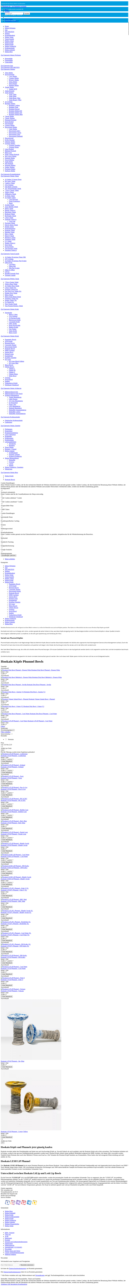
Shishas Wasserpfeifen (12, 1224)
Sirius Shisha (13, 82)
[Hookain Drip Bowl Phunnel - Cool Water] (15, 714)
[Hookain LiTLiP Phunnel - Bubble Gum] (14, 810)
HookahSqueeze (10, 228)
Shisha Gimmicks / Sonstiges (14, 467)
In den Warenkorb (7, 761)
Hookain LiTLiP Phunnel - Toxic (11, 778)
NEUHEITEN (9, 569)
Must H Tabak (9, 236)
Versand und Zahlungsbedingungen (16, 1242)
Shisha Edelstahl (10, 1213)
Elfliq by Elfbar (10, 270)
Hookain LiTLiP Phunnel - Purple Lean (13, 834)
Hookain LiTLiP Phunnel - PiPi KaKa (13, 957)
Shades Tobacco (10, 243)
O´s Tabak (8, 241)
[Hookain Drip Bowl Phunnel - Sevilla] (14, 684)
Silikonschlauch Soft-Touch (13, 393)
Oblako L (12, 368)
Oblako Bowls (9, 367)
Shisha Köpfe (9, 582)
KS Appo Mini (13, 363)
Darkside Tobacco (10, 219)
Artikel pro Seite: (6, 748)
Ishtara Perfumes (10, 566)
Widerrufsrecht (9, 1245)
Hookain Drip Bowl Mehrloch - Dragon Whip (47, 677)
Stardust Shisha (14, 85)
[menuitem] (66, 10)
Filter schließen (5, 732)
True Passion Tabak (11, 248)
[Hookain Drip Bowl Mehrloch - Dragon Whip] (16, 677)
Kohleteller (8, 436)
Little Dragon (13, 399)
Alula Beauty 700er (15, 100)
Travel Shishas (9, 160)
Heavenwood (9, 138)
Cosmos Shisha (14, 78)
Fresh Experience (14, 201)
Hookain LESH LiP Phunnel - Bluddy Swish (15, 879)
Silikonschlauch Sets (11, 392)
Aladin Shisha (9, 87)
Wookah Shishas (10, 165)
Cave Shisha (13, 76)
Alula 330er (12, 94)
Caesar (11, 463)
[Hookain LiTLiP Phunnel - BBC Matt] (14, 899)
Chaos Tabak (9, 217)
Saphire (7, 381)
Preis (2, 743)
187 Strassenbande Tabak (13, 188)
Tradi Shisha (9, 162)
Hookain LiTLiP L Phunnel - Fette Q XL (14, 890)
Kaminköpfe (9, 356)
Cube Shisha (13, 129)
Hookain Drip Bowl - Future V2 (33, 706)
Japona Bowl (9, 352)
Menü (7, 10)
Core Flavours (13, 199)
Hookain (11, 739)
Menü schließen (10, 559)
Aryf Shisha (8, 102)
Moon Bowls (9, 365)
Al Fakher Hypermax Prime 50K (15, 257)
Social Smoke (9, 247)
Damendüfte (9, 60)
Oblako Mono (13, 374)
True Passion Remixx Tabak (14, 306)
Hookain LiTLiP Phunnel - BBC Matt (13, 901)
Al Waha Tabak (10, 196)
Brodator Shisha (10, 103)
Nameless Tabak (10, 239)
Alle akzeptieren (12, 1284)
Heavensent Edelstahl (16, 136)
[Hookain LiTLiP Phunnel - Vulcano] (13, 989)
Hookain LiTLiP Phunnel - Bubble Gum (14, 812)
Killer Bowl (12, 376)
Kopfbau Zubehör (10, 358)
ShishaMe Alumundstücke (17, 413)
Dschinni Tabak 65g (11, 289)
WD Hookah (9, 163)
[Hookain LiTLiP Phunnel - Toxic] (12, 776)
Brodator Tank (13, 107)
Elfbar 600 (12, 266)
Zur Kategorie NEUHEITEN (10, 67)
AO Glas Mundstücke (16, 401)
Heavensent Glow (14, 134)
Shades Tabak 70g (11, 300)
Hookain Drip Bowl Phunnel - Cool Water (43, 714)
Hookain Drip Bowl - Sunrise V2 (34, 692)
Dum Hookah (9, 122)
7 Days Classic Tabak (12, 190)
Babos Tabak (9, 208)
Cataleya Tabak (10, 183)
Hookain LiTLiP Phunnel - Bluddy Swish (14, 845)
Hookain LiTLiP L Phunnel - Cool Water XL (15, 935)
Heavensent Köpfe (11, 347)
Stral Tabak (8, 245)
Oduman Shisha (10, 142)
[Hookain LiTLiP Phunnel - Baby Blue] (14, 821)
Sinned (11, 465)
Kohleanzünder (10, 620)
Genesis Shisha (10, 125)
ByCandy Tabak (10, 181)
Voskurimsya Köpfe (11, 383)
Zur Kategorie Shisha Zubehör (10, 426)
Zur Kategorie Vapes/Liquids (10, 254)
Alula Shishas (9, 93)
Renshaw (12, 445)
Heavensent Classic (15, 133)
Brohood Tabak (10, 214)
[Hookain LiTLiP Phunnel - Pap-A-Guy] (14, 787)
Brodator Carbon (14, 105)
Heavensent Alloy (14, 131)
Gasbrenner (8, 422)
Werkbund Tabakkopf (12, 385)
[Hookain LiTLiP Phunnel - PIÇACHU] (14, 799)
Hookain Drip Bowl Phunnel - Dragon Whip (45, 670)
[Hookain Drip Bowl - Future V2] (12, 706)
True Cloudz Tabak (11, 304)
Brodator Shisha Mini (16, 114)
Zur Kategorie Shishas (8, 69)
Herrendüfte (8, 58)
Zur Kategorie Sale (7, 65)
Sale (6, 568)
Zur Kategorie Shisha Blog (9, 472)
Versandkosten (40, 1275)
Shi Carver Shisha (10, 156)
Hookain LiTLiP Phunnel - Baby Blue (13, 823)
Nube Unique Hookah (12, 154)
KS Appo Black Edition (16, 361)
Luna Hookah (9, 149)
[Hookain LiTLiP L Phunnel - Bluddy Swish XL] (17, 911)
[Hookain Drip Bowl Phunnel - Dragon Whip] (16, 670)
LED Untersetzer (10, 434)
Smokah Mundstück (15, 408)
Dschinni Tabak (10, 223)
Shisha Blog (9, 624)
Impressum (8, 1238)
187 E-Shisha (9, 259)
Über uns (8, 1234)
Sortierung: (4, 728)
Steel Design (13, 83)
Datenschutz (9, 1243)
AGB (6, 1236)
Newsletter (8, 1249)
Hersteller (4, 736)
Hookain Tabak (10, 230)
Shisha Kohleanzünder (12, 1217)
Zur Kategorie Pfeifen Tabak (10, 279)
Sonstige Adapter (14, 454)
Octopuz (7, 378)
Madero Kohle (13, 327)
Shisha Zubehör (10, 622)
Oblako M (12, 370)
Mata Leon (8, 152)
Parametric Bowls (10, 339)
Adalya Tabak (9, 192)
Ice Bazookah (13, 403)
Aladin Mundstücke (15, 397)
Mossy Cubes (13, 314)
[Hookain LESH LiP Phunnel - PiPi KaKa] (15, 866)
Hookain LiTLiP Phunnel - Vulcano (12, 991)
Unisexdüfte (9, 62)
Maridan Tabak (10, 232)
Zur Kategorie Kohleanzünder (10, 417)
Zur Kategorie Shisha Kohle (10, 309)
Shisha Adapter (10, 451)
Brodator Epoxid (14, 109)
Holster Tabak (9, 227)
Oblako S (12, 372)
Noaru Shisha (9, 447)
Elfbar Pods (8, 262)
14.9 (5, 745)
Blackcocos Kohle (15, 320)
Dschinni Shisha (10, 169)
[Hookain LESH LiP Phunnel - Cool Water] (15, 855)
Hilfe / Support (9, 1233)
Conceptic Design (10, 345)
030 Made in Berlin (11, 187)
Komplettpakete (10, 573)
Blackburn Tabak (10, 212)
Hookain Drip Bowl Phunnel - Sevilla (39, 684)
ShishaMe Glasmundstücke (17, 410)
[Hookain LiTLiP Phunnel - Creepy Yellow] (31, 1130)
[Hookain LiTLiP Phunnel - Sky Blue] (31, 1059)
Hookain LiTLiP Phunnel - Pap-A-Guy (13, 789)
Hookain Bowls (10, 348)
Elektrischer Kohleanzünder (14, 420)
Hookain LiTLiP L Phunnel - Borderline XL (15, 924)
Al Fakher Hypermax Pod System (15, 261)
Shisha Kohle (9, 580)
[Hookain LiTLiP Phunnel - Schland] (13, 765)
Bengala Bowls (10, 343)
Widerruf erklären (10, 1254)
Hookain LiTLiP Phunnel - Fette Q (12, 980)
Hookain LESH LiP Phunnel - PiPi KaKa (14, 868)
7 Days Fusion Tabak (11, 282)
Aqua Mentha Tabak (11, 207)
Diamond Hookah (10, 120)
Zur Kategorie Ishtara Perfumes (11, 55)
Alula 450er (12, 96)
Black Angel (13, 333)
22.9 (10, 745)
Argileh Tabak (9, 205)
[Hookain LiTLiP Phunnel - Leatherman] (14, 754)
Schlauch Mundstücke (12, 395)
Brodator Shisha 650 (15, 111)
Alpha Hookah (9, 91)
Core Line (12, 221)
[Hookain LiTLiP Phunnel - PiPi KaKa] (14, 955)
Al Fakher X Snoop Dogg (13, 179)
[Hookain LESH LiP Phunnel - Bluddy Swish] (16, 877)
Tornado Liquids (10, 275)
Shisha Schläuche (10, 618)
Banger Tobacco (10, 210)
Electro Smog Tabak (11, 225)
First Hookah (9, 123)
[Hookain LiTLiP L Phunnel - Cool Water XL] (16, 933)
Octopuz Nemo (14, 147)
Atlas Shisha (9, 73)
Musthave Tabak (10, 237)
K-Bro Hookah (10, 140)
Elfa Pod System (14, 268)
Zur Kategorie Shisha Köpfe (10, 336)
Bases (11, 203)
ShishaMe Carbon (14, 412)
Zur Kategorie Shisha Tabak (10, 176)
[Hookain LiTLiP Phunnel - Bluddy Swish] (15, 843)
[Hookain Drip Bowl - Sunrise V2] (12, 692)
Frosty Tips (12, 404)
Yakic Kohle (13, 331)
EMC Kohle (13, 323)
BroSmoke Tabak (10, 216)
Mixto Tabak (9, 295)
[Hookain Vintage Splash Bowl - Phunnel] (15, 699)
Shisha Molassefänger (12, 458)
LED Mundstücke (14, 406)
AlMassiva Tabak (10, 194)
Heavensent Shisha (11, 127)
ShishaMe (12, 460)
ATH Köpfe (8, 341)
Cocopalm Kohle (14, 322)
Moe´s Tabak (9, 234)
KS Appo (8, 359)
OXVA (7, 272)
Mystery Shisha (14, 80)
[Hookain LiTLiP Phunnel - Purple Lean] (14, 832)
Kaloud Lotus (9, 354)
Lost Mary (12, 264)
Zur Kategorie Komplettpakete (10, 174)
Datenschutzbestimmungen (17, 1268)
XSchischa (12, 444)
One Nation (12, 329)
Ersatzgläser (8, 431)
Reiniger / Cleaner (10, 449)
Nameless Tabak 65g (11, 298)
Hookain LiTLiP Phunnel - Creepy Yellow (14, 1131)
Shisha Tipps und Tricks (12, 1251)
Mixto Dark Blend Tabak (13, 297)
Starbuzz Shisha (10, 171)
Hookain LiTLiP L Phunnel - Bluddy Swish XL (16, 912)
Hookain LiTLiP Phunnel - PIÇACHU (13, 800)
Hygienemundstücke (11, 433)
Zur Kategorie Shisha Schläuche (11, 388)
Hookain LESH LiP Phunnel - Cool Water (14, 856)
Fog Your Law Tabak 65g (13, 291)
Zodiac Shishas (10, 167)
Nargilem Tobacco (11, 250)
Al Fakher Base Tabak (12, 286)
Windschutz (8, 469)
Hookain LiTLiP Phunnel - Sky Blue (12, 1061)
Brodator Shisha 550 (15, 113)
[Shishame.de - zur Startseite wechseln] (13, 6)
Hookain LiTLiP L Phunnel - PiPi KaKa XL (15, 946)
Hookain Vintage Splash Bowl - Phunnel (42, 699)
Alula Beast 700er (14, 98)
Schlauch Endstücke (15, 456)
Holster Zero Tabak (11, 293)
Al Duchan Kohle (14, 318)
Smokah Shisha (10, 158)
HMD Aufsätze (10, 350)
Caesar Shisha (9, 116)
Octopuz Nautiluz (14, 145)
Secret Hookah (9, 74)
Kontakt (7, 1240)
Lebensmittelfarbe (10, 442)
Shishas (7, 571)
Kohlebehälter (9, 440)
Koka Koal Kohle (14, 325)
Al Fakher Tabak (10, 197)
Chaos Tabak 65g (10, 288)
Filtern (3, 726)
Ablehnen (4, 1284)
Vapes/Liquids (9, 577)
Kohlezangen (9, 438)
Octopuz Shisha (10, 143)
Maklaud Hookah (10, 151)
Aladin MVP (13, 89)
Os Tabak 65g (9, 302)
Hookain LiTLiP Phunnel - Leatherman (13, 756)
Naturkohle (8, 313)
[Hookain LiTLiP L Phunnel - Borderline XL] (16, 922)
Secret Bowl (9, 379)
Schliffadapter (13, 453)
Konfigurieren (22, 1284)
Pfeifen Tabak (9, 578)
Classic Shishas (10, 118)
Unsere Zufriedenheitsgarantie (14, 1253)
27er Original (9, 185)
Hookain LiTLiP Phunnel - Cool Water (40, 721)
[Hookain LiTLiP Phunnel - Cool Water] (14, 721)
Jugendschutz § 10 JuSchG (13, 1247)
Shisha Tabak (9, 575)
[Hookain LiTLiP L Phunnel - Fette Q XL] (15, 888)
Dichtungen (8, 429)
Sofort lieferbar (6, 734)
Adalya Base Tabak (11, 284)
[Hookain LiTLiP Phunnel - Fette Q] (13, 978)
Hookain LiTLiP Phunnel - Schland (12, 767)
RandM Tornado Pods (12, 273)
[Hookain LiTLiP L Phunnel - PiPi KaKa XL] (16, 944)
